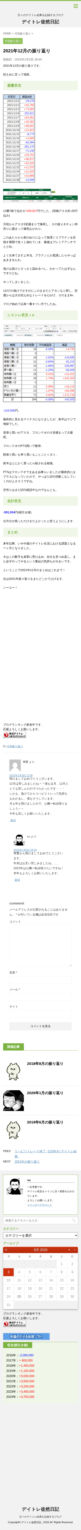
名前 (13, 972)
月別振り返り (15, 746)
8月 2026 (40, 1250)
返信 (13, 820)
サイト (13, 1006)
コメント (15, 921)
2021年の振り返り (27, 1161)
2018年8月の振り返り (45, 1064)
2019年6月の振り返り (45, 1122)
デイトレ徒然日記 (40, 21)
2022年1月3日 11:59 (21, 775)
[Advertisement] (37, 627)
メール (14, 989)
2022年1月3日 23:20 (25, 850)
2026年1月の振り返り (45, 1093)
